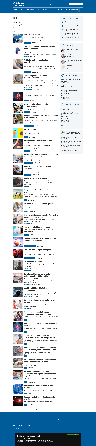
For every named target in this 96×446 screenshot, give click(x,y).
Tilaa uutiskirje (60, 4)
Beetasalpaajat (27, 112)
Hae (67, 4)
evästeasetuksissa (42, 443)
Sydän (15, 9)
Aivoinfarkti (26, 223)
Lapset (68, 9)
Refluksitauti (26, 150)
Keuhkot (21, 9)
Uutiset (25, 320)
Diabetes (45, 9)
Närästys (26, 211)
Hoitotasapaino (27, 270)
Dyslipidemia (26, 186)
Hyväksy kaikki (73, 434)
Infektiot (33, 9)
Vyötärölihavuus (27, 72)
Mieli (62, 9)
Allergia (52, 9)
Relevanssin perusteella (34, 25)
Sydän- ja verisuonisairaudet (29, 246)
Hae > (14, 27)
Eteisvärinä (26, 56)
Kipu (39, 9)
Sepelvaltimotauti (27, 174)
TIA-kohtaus (26, 234)
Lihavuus (25, 137)
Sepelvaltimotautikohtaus (29, 258)
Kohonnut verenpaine (28, 162)
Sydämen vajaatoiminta (28, 125)
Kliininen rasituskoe (28, 284)
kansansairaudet (27, 42)
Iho (58, 9)
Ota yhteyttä (51, 4)
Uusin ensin (24, 25)
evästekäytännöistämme (35, 441)
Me (46, 4)
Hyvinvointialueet (27, 296)
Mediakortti (41, 4)
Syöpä (27, 9)
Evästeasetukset (62, 434)
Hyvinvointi (75, 9)
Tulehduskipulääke (27, 89)
